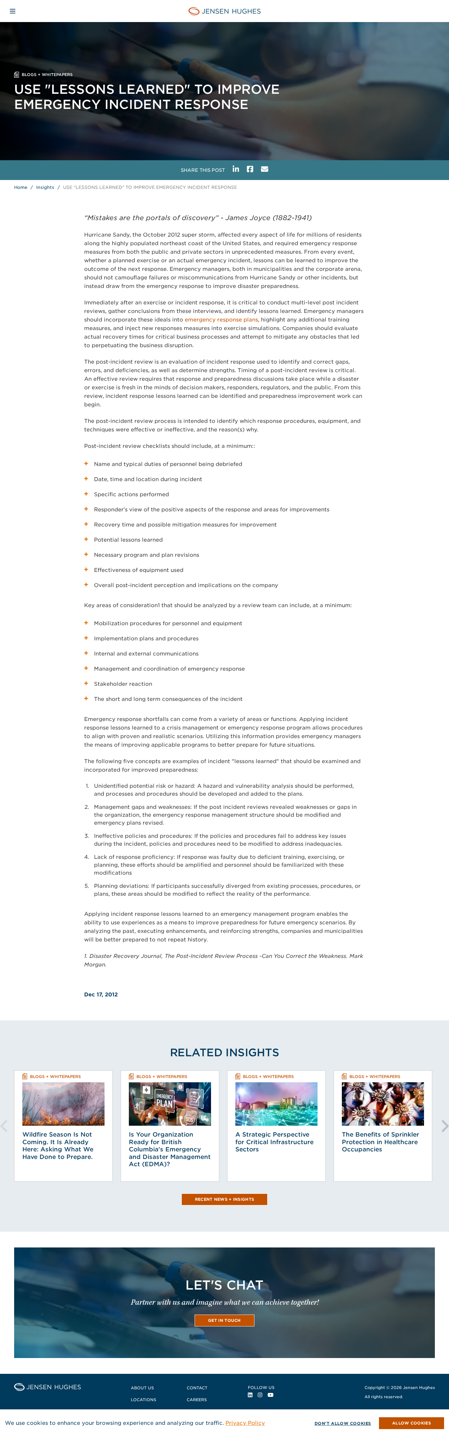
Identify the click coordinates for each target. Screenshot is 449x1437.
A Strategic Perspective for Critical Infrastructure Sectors (274, 1142)
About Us (142, 1387)
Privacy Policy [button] (245, 1423)
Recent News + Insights (224, 1199)
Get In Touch (224, 1320)
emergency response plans (221, 320)
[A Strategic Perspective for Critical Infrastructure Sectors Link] (276, 1104)
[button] (411, 1423)
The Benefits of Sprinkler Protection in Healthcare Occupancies (380, 1142)
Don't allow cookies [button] (343, 1423)
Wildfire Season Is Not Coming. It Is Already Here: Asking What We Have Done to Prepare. (57, 1145)
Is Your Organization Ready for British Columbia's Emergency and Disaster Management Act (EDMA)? (170, 1149)
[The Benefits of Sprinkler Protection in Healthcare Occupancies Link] (383, 1104)
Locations (143, 1399)
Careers (197, 1399)
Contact (197, 1387)
